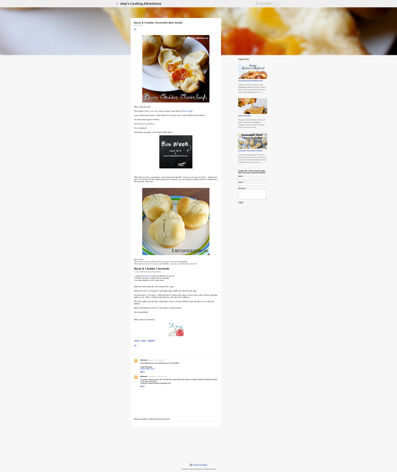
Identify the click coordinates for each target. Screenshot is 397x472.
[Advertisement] (176, 444)
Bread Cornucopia (244, 116)
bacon (137, 341)
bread (144, 341)
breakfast (151, 341)
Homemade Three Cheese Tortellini (250, 151)
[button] (135, 29)
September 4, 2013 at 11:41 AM (157, 376)
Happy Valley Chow (147, 369)
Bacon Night (187, 111)
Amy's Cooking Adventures (140, 3)
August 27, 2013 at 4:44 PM (156, 360)
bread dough (145, 275)
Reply (142, 372)
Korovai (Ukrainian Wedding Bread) (250, 81)
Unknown (143, 360)
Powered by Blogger (199, 465)
